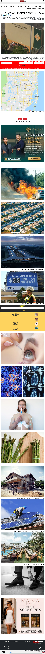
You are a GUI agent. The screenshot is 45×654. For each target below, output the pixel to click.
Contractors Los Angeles (26, 643)
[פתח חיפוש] (4, 1)
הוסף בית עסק (22, 310)
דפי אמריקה (16, 644)
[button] (2, 63)
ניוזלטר (8, 648)
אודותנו (8, 643)
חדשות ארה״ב (15, 641)
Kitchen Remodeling (27, 641)
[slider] (25, 653)
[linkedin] (3, 15)
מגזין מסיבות (16, 643)
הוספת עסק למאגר (6, 646)
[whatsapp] (6, 15)
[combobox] (22, 308)
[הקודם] (1, 652)
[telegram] (8, 15)
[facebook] (10, 15)
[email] (1, 15)
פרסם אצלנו (7, 641)
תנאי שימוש (7, 644)
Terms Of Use (39, 68)
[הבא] (6, 652)
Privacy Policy (36, 68)
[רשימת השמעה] (8, 652)
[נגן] (3, 652)
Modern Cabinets (27, 644)
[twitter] (5, 15)
